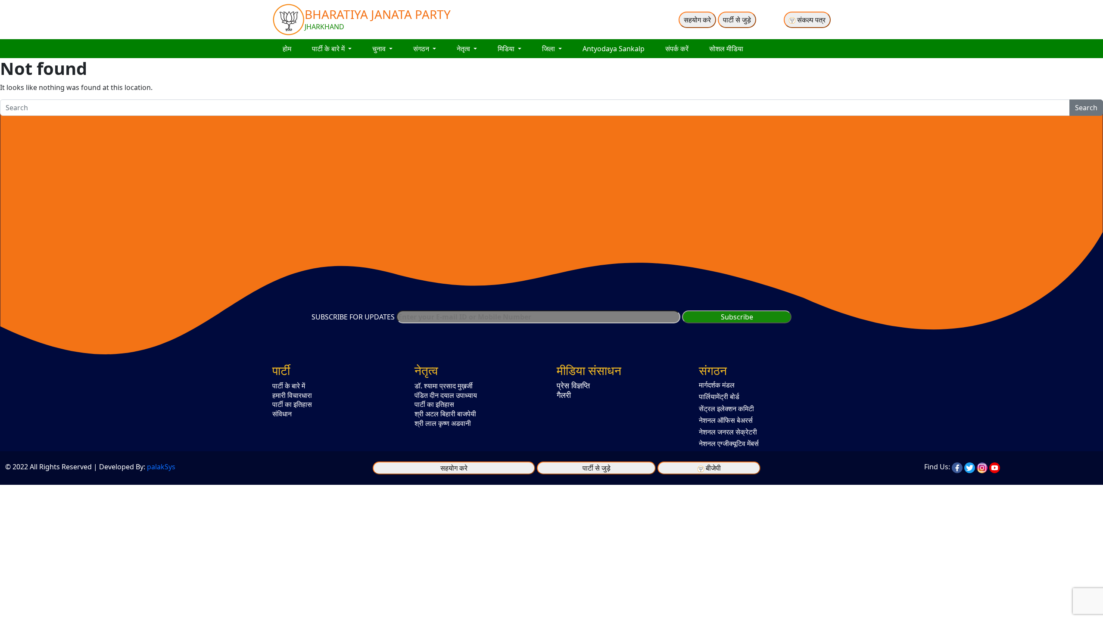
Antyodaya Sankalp (614, 48)
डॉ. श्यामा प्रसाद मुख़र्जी (443, 386)
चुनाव (379, 48)
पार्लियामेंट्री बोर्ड (719, 396)
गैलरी (564, 395)
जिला (549, 48)
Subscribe (737, 317)
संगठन (422, 48)
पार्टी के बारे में (329, 48)
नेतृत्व (464, 48)
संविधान (282, 413)
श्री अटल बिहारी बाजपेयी (445, 413)
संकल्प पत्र (810, 20)
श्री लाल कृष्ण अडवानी (442, 423)
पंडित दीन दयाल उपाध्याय (445, 395)
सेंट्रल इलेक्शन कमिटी (726, 408)
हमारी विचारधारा (292, 395)
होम (287, 48)
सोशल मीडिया (726, 48)
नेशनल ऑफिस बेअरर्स (726, 420)
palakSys (161, 466)
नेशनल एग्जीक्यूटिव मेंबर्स (729, 443)
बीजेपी (713, 468)
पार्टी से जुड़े (737, 20)
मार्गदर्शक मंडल (717, 385)
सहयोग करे (697, 20)
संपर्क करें (677, 48)
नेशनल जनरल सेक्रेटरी (728, 432)
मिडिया (507, 48)
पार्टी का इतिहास (292, 404)
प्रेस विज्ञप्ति (573, 385)
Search (1086, 107)
